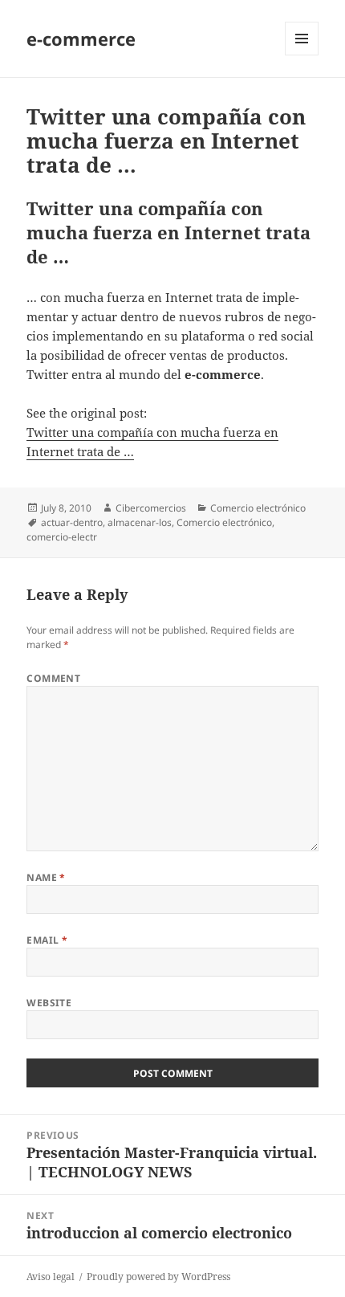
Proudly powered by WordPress (158, 1276)
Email (46, 940)
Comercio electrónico (258, 508)
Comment (53, 678)
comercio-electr (61, 537)
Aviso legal (50, 1276)
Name (46, 877)
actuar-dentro (72, 522)
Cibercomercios (151, 508)
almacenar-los (140, 522)
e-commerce (81, 39)
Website (48, 1002)
